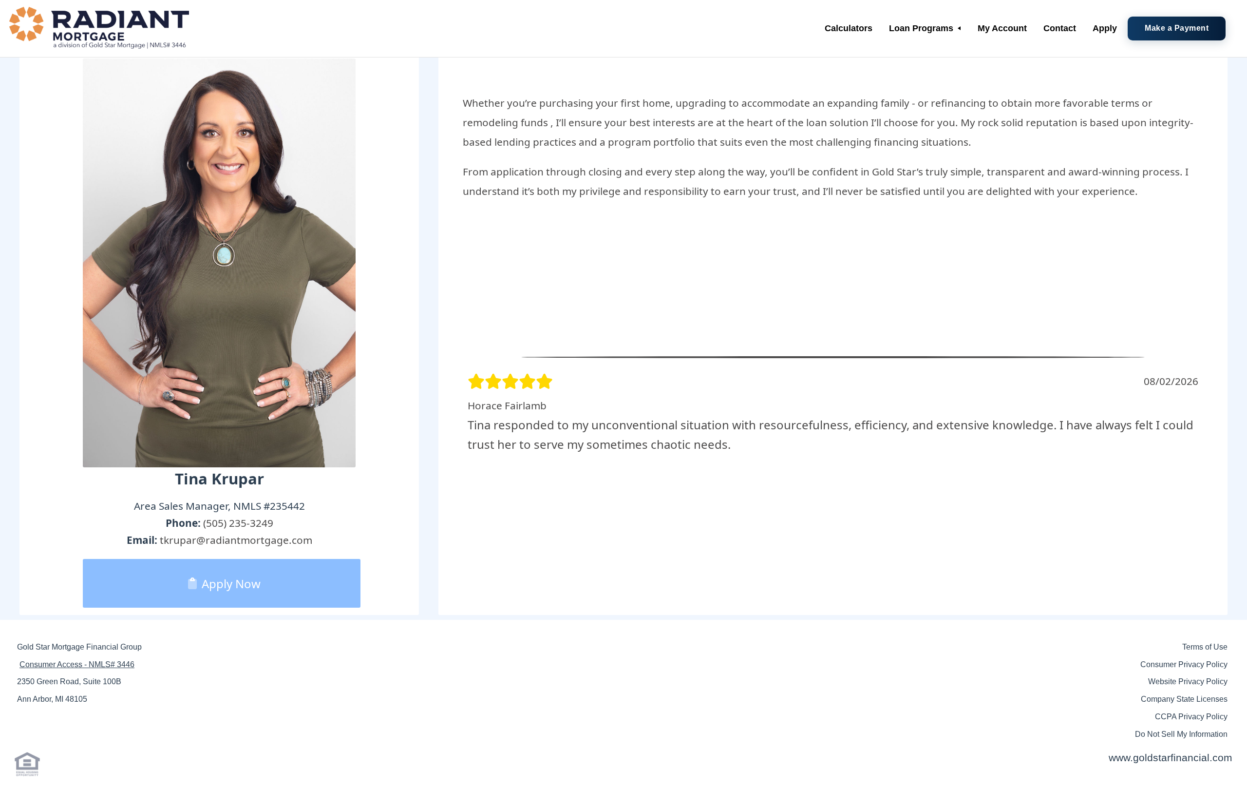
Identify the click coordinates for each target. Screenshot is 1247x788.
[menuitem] (848, 28)
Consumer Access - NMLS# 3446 (76, 664)
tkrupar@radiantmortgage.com (236, 540)
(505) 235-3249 (238, 523)
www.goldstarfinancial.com (1170, 757)
